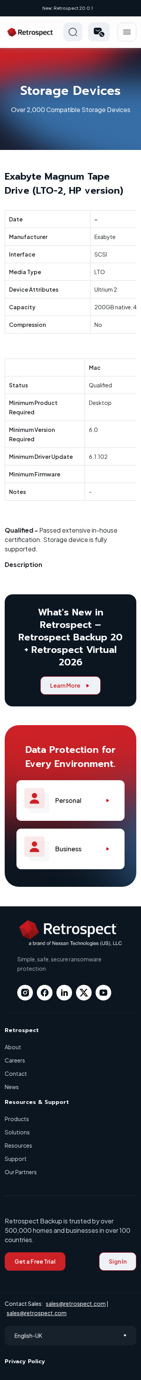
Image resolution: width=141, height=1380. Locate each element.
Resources (18, 1145)
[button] (99, 32)
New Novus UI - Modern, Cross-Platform (68, 8)
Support (16, 1158)
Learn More (65, 685)
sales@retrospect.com (76, 1303)
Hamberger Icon (127, 32)
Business (68, 849)
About (13, 1046)
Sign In (118, 1261)
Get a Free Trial (35, 1261)
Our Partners (21, 1171)
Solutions (17, 1132)
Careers (15, 1060)
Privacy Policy (25, 1361)
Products (17, 1118)
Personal (68, 800)
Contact (16, 1073)
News (12, 1086)
